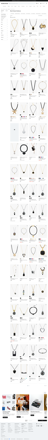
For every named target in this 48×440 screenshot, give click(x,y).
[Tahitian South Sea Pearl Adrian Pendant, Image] (33, 330)
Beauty (15, 6)
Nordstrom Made (5, 417)
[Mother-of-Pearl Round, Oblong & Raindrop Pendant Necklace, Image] (24, 290)
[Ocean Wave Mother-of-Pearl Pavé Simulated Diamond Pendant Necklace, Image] (24, 129)
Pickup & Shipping (3, 14)
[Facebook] (41, 426)
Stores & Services (17, 423)
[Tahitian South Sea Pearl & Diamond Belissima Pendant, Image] (42, 370)
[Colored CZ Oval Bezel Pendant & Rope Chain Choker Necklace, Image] (14, 170)
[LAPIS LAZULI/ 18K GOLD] (41, 258)
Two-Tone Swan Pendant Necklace (32, 279)
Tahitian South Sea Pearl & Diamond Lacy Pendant (32, 300)
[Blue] (32, 137)
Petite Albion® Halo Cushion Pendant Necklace (14, 74)
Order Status (2, 426)
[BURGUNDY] (12, 116)
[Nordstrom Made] (8, 402)
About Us (9, 423)
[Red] (33, 137)
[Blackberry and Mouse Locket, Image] (42, 25)
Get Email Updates (10, 430)
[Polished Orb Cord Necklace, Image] (42, 66)
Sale (40, 6)
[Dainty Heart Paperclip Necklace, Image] (24, 170)
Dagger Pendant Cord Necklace (23, 198)
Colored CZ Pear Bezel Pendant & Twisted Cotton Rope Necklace (33, 139)
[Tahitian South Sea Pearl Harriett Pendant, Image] (33, 370)
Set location (2, 18)
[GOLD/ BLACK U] (43, 116)
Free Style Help (16, 426)
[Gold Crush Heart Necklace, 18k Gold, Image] (42, 129)
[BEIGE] (31, 94)
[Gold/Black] (20, 73)
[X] (39, 426)
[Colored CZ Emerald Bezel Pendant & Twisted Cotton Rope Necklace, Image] (42, 149)
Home (34, 6)
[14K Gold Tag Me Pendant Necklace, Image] (14, 330)
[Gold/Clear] (41, 178)
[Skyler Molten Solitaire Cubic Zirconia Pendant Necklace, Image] (42, 170)
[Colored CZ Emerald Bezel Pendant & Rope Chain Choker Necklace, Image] (24, 231)
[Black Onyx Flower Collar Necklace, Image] (33, 66)
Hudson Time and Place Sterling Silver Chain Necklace (14, 359)
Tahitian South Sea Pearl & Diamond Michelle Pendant (23, 220)
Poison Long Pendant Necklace (14, 279)
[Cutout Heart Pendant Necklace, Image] (24, 251)
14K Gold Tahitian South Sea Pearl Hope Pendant (33, 200)
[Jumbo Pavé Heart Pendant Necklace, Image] (42, 45)
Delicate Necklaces (38, 13)
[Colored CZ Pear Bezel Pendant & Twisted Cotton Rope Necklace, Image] (33, 129)
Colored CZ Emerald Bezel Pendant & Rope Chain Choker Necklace (24, 241)
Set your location (13, 17)
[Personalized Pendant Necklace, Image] (24, 370)
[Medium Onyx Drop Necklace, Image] (24, 271)
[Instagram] (36, 426)
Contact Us (2, 425)
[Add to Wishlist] (17, 20)
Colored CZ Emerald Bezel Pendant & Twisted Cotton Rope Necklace (42, 159)
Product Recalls (3, 435)
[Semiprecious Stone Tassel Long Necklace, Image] (14, 45)
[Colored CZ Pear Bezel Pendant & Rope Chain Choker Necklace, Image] (42, 231)
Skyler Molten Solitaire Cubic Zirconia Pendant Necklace (42, 180)
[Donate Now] (22, 402)
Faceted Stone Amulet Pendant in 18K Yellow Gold (42, 261)
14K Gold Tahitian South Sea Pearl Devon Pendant (42, 220)
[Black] (21, 116)
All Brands (9, 425)
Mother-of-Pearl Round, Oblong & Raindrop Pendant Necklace (24, 300)
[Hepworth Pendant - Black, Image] (14, 210)
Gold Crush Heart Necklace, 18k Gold (42, 139)
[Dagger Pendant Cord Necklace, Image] (24, 190)
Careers (9, 426)
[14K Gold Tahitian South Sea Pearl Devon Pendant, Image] (42, 210)
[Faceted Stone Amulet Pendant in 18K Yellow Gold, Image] (42, 251)
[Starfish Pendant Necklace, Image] (14, 109)
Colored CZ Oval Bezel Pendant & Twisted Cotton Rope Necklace (33, 261)
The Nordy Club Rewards (23, 426)
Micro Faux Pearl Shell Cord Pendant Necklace (14, 259)
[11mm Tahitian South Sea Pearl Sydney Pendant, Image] (42, 190)
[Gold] (31, 137)
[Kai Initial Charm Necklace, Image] (42, 109)
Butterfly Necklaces (17, 13)
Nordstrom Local (17, 432)
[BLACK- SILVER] (21, 33)
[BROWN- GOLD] (40, 73)
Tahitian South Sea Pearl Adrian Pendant (32, 338)
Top (46, 424)
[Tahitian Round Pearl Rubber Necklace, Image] (42, 350)
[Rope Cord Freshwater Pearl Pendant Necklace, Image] (33, 86)
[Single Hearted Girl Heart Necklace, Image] (24, 109)
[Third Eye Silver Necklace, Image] (33, 210)
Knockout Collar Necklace (14, 35)
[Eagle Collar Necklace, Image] (33, 310)
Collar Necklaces (28, 13)
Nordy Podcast (10, 431)
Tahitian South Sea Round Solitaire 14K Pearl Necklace (23, 320)
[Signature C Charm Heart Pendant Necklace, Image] (24, 330)
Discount (2, 37)
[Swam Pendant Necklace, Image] (33, 149)
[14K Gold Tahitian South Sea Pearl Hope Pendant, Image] (33, 190)
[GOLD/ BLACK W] (40, 116)
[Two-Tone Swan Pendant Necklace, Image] (33, 271)
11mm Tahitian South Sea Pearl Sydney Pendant (42, 199)
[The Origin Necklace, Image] (42, 271)
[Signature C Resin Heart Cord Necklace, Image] (33, 109)
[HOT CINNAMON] (31, 178)
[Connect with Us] (42, 426)
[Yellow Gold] (21, 358)
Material (2, 30)
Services (44, 6)
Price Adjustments (3, 431)
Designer (30, 6)
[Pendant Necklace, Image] (33, 45)
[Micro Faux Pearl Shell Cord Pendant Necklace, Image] (14, 251)
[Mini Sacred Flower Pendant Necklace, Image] (42, 290)
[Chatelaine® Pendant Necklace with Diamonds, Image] (14, 86)
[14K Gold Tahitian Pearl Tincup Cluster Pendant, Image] (24, 350)
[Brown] (26, 116)
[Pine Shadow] (41, 337)
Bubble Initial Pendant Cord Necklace (32, 241)
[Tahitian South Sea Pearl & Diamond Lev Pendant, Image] (14, 310)
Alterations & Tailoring (17, 427)
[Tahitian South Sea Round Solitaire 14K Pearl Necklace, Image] (24, 310)
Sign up (42, 420)
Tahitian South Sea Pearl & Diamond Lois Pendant (14, 200)
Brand (2, 24)
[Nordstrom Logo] (4, 3)
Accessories (23, 6)
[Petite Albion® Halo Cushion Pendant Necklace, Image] (14, 66)
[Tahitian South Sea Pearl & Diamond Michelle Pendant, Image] (24, 210)
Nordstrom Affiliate (30, 431)
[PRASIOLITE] (12, 94)
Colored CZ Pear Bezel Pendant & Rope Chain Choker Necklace (42, 241)
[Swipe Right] (45, 393)
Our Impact (9, 427)
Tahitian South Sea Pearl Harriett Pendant (32, 379)
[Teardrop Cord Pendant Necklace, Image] (24, 45)
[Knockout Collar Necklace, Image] (14, 25)
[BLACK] (20, 258)
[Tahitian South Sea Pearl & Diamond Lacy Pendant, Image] (33, 290)
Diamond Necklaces (44, 13)
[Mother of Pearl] (21, 178)
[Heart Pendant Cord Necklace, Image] (14, 370)
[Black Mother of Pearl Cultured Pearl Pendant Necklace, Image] (42, 310)
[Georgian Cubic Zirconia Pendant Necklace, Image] (14, 149)
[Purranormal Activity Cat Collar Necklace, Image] (42, 86)
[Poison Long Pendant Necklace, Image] (14, 271)
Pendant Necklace (32, 54)
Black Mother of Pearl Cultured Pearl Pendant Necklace (42, 319)
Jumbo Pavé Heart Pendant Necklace (42, 54)
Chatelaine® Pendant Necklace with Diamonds (14, 96)
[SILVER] (31, 33)
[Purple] (24, 116)
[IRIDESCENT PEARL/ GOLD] (12, 33)
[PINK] (33, 178)
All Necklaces (12, 13)
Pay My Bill (23, 430)
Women (9, 6)
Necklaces (9, 9)
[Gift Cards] (36, 402)
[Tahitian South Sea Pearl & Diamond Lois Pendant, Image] (14, 190)
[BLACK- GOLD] (20, 33)
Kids (26, 6)
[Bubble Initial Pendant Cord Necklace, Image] (33, 231)
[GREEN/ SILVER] (32, 178)
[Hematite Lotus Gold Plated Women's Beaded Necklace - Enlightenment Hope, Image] (24, 86)
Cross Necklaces (33, 13)
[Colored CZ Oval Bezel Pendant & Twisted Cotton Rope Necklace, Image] (33, 251)
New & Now (4, 6)
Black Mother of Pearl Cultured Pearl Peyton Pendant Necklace (14, 240)
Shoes (19, 6)
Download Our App (39, 423)
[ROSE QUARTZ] (12, 378)
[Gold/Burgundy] (13, 178)
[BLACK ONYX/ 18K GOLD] (39, 258)
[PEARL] (24, 378)
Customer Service (3, 423)
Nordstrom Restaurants (17, 431)
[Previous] (10, 13)
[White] (40, 137)
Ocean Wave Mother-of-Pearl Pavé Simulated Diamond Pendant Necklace (23, 138)
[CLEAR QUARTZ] (26, 378)
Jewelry (6, 9)
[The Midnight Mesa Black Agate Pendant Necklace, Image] (33, 25)
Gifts (37, 6)
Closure (2, 39)
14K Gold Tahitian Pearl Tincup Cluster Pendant (23, 360)
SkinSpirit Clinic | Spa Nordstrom (17, 429)
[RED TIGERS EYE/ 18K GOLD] (40, 258)
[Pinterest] (38, 426)
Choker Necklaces (23, 13)
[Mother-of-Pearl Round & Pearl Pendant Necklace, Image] (14, 290)
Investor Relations (30, 426)
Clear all (7, 10)
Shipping (2, 427)
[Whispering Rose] (40, 337)
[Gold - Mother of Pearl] (12, 337)
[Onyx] (20, 178)
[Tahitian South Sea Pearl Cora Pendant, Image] (33, 350)
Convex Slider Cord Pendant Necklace (23, 35)
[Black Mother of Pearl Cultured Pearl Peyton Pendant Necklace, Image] (14, 231)
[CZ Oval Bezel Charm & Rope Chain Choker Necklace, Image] (24, 66)
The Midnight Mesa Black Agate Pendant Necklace (33, 35)
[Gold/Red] (21, 73)
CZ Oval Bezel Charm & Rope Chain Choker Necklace (23, 75)
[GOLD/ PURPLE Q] (41, 116)
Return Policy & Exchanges (3, 429)
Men (12, 6)
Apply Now (34, 0)
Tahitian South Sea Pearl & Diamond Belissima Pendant (42, 379)
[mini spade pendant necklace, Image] (33, 170)
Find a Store (16, 425)
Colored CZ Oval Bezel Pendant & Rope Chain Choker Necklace (14, 180)
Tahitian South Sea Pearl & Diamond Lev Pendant (14, 320)
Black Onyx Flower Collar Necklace (32, 74)
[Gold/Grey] (33, 258)
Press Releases (30, 427)
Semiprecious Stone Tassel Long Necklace (14, 53)
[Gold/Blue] (40, 178)
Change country (3, 436)
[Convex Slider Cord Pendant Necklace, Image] (24, 25)
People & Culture (10, 429)
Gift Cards (32, 415)
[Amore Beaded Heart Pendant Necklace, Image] (24, 149)
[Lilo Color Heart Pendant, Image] (42, 330)
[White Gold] (31, 298)
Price (1, 28)
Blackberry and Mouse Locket (42, 33)
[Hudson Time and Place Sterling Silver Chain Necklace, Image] (14, 350)
